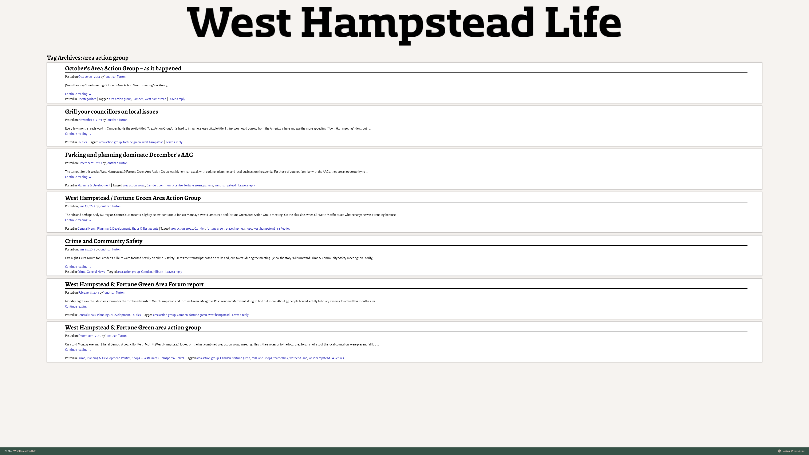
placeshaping (234, 228)
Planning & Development (94, 185)
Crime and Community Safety (103, 241)
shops (248, 228)
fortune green (132, 142)
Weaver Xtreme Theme (794, 451)
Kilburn (158, 271)
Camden (138, 99)
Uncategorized (87, 99)
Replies (283, 228)
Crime (81, 271)
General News (87, 228)
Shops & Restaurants (144, 228)
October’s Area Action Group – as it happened (123, 68)
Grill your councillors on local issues (111, 111)
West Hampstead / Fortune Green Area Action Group (133, 198)
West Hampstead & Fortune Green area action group (133, 327)
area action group (120, 99)
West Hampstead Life (24, 451)
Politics (82, 142)
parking (208, 185)
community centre (171, 185)
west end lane (298, 358)
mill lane (257, 358)
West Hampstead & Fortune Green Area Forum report (134, 284)
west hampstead (155, 99)
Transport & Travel (172, 358)
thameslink (280, 358)
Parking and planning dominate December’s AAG (129, 154)
